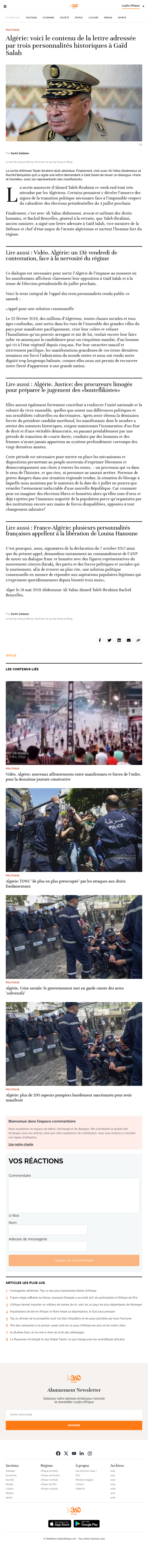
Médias (108, 17)
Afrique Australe (49, 1488)
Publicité (80, 1488)
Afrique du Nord (49, 1471)
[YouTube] (74, 1453)
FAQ (78, 1475)
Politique (31, 17)
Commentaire (20, 1175)
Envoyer (74, 1425)
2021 (112, 1475)
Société (64, 17)
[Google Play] (86, 1523)
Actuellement (13, 17)
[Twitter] (66, 1453)
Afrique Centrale (49, 1480)
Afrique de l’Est (48, 1484)
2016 (112, 1497)
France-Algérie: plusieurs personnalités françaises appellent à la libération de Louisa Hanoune (72, 530)
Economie (48, 17)
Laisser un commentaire (74, 1260)
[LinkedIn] (82, 1453)
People (79, 17)
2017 (112, 1493)
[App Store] (59, 1523)
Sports (122, 17)
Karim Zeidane (20, 153)
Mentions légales (85, 1480)
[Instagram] (89, 1453)
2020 (112, 1480)
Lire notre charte (20, 1144)
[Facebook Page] (58, 1453)
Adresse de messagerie (28, 1239)
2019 (112, 1484)
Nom (13, 1223)
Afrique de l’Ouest (50, 1475)
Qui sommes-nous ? (86, 1471)
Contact (80, 1484)
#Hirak (11, 655)
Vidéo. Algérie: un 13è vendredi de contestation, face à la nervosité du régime (61, 255)
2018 (112, 1488)
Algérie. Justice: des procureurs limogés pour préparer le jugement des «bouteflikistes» (69, 387)
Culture (93, 17)
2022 (112, 1471)
